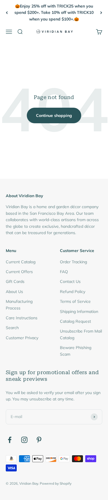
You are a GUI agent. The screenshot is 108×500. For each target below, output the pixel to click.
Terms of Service (75, 301)
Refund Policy (72, 291)
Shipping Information (79, 311)
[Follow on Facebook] (10, 440)
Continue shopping (54, 115)
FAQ (64, 271)
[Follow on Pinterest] (39, 440)
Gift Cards (15, 281)
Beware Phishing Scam (75, 351)
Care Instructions (21, 317)
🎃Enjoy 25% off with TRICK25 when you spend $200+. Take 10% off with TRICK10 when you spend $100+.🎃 (54, 12)
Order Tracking (73, 261)
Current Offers (19, 271)
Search (12, 327)
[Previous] (7, 12)
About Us (14, 291)
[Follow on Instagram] (24, 440)
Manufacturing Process (19, 304)
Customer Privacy (22, 337)
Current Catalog (20, 261)
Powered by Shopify (55, 483)
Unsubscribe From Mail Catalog (81, 334)
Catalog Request (75, 321)
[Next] (101, 12)
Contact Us (70, 281)
